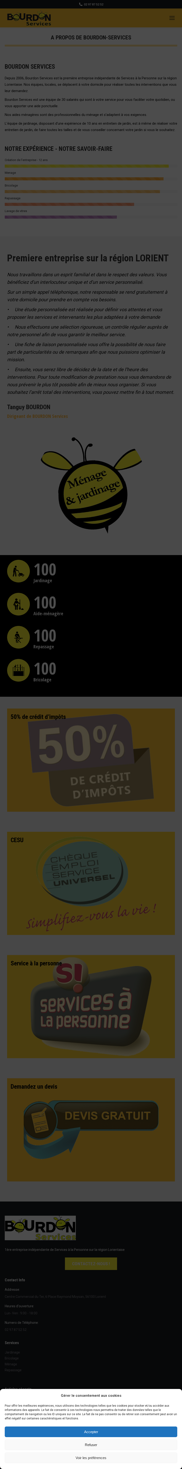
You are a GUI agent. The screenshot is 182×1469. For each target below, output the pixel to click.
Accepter (91, 1432)
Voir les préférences (91, 1458)
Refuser (91, 1445)
